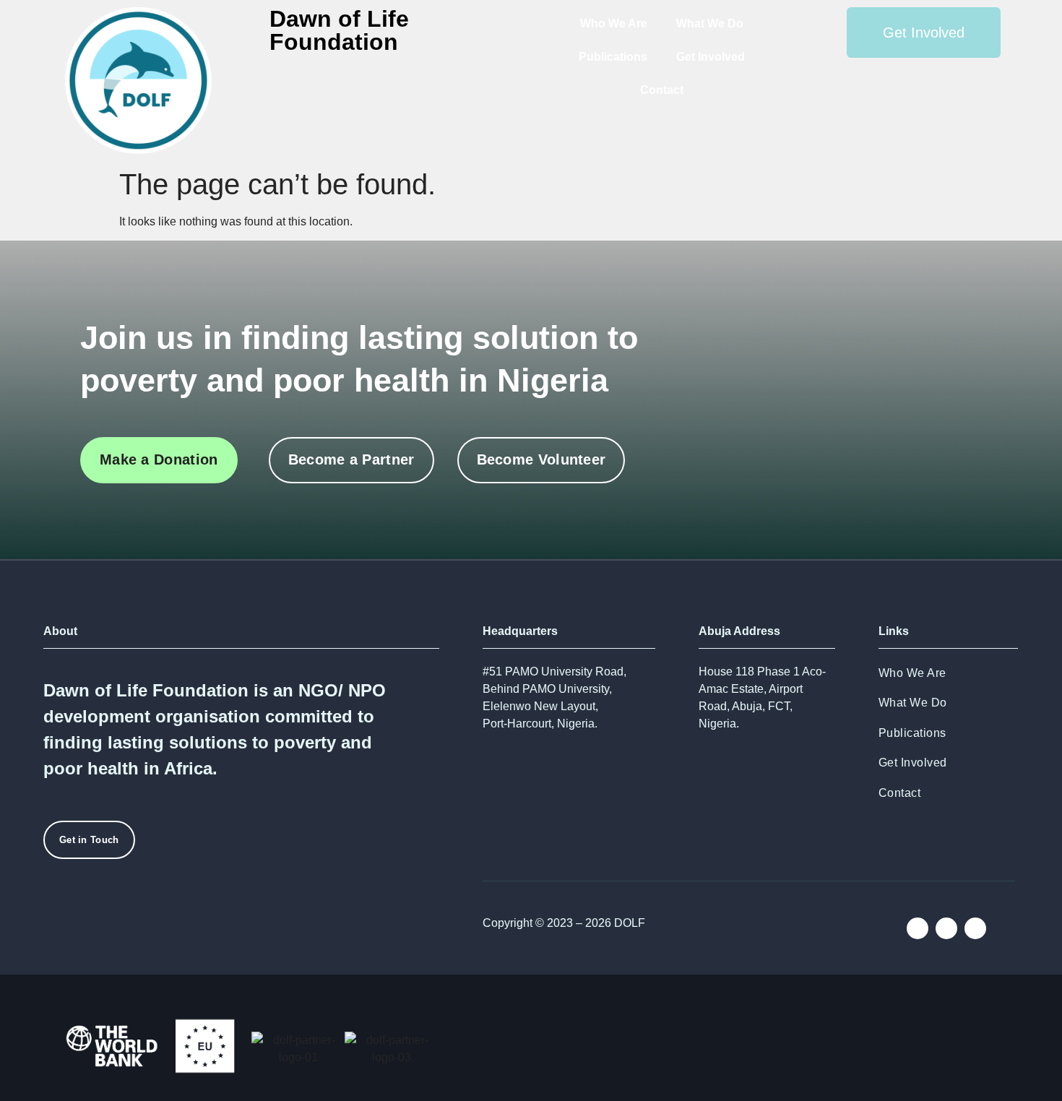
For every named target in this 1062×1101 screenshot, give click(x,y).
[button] (52, 1049)
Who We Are (613, 23)
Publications (613, 57)
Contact (661, 90)
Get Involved (710, 57)
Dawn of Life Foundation (339, 30)
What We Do (709, 23)
